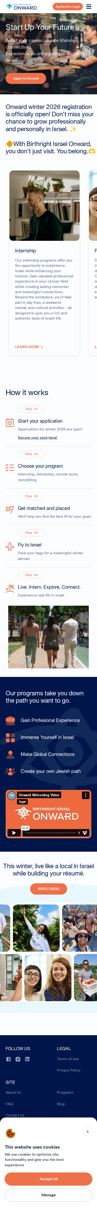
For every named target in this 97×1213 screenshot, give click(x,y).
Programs (65, 1092)
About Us (13, 1092)
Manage (48, 1195)
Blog (61, 1104)
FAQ (9, 1104)
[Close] (87, 1131)
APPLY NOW (49, 889)
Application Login (68, 6)
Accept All (49, 1179)
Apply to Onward (26, 78)
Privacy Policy (69, 1070)
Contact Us (15, 1115)
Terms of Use (68, 1059)
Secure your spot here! (37, 437)
